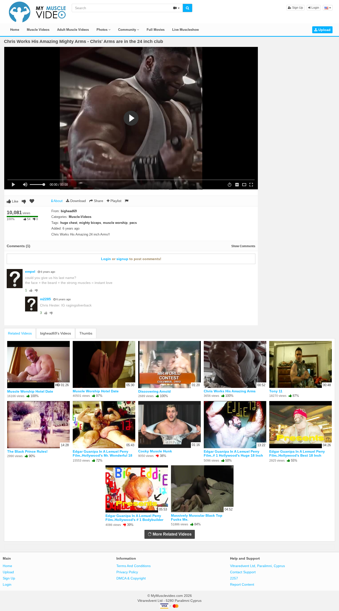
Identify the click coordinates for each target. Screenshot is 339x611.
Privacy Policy (127, 572)
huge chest (68, 223)
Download (77, 201)
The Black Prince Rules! (27, 451)
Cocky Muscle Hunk (155, 451)
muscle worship (115, 223)
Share (98, 201)
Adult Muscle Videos (73, 30)
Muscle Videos (38, 30)
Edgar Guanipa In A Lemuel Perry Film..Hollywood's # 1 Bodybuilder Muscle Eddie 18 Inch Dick (134, 520)
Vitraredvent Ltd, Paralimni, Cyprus (257, 566)
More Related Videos (172, 534)
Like (14, 201)
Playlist (115, 201)
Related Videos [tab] (20, 333)
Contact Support (243, 572)
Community (127, 30)
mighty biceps (90, 223)
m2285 (45, 299)
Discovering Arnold (154, 391)
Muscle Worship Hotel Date (30, 391)
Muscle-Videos (80, 217)
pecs (133, 223)
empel (30, 271)
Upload (324, 30)
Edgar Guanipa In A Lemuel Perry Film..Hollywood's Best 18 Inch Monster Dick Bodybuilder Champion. (297, 457)
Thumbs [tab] (85, 333)
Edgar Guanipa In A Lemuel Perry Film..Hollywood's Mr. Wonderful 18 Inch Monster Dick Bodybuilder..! (102, 455)
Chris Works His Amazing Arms (230, 391)
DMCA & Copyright (131, 578)
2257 (234, 578)
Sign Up (297, 7)
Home (14, 30)
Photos (102, 30)
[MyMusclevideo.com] (37, 11)
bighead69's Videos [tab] (55, 333)
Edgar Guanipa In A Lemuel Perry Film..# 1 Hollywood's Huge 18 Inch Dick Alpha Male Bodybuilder (233, 455)
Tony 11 (275, 391)
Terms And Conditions (133, 566)
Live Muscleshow (185, 30)
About (58, 201)
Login (315, 7)
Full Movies (156, 30)
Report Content (242, 584)
